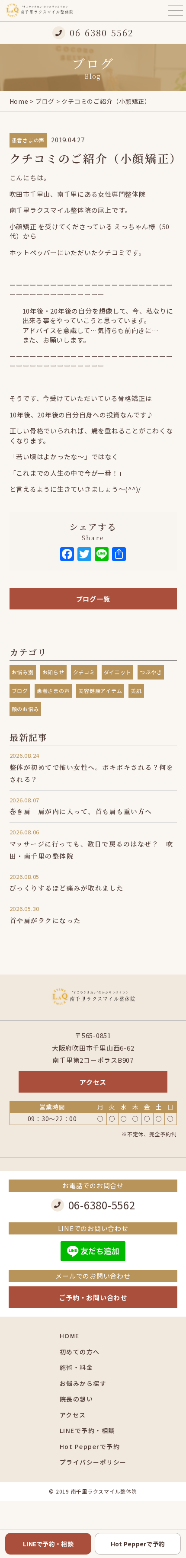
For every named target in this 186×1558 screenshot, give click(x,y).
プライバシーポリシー (93, 1462)
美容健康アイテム (100, 690)
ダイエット (117, 672)
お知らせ (53, 672)
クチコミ (84, 672)
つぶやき (151, 672)
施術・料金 (76, 1367)
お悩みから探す (83, 1383)
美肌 (136, 690)
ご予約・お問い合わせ (93, 1297)
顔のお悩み (25, 708)
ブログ (45, 101)
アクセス (93, 1082)
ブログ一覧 (93, 598)
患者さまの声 (28, 140)
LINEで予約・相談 (87, 1430)
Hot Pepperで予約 (90, 1446)
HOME (70, 1335)
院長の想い (76, 1399)
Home (19, 101)
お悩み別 (23, 672)
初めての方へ (80, 1351)
